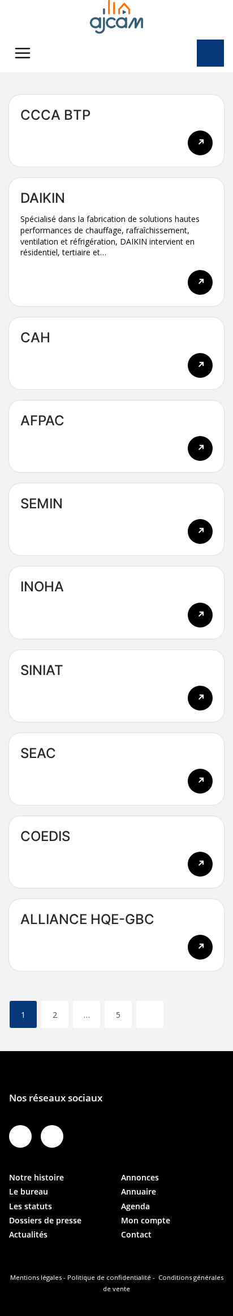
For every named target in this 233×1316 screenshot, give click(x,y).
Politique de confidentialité (109, 1277)
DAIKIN (42, 198)
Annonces (140, 1177)
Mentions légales (36, 1277)
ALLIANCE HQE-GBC (87, 919)
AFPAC (42, 420)
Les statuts (30, 1206)
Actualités (28, 1234)
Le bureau (28, 1191)
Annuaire (138, 1191)
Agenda (135, 1206)
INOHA (42, 586)
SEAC (38, 753)
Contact (136, 1234)
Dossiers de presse (45, 1220)
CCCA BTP (55, 115)
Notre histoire (36, 1177)
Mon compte (145, 1220)
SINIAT (41, 670)
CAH (35, 337)
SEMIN (41, 503)
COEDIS (45, 836)
